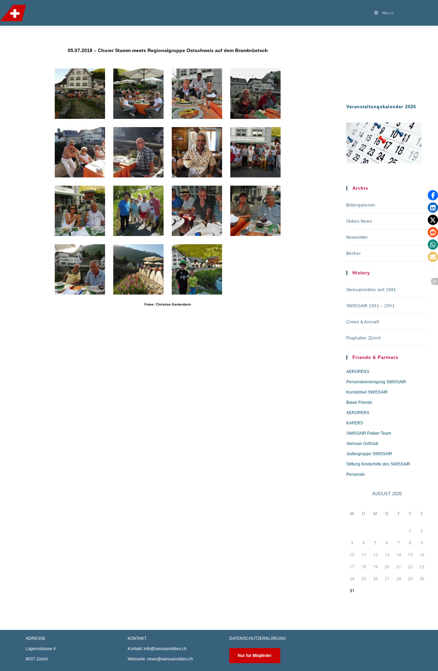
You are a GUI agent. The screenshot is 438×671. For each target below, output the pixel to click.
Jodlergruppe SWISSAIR (369, 453)
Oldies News (359, 221)
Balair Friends (359, 402)
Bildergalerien (360, 205)
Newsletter (357, 237)
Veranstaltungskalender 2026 (381, 106)
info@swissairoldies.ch (165, 648)
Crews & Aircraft (362, 322)
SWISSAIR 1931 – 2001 (370, 305)
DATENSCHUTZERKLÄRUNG (257, 638)
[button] (433, 195)
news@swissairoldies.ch (170, 659)
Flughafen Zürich (363, 338)
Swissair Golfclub (362, 443)
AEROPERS (357, 412)
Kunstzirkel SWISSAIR (367, 392)
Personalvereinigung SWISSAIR (376, 382)
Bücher (353, 253)
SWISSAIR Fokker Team (368, 433)
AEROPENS (357, 371)
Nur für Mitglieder (255, 655)
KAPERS (354, 423)
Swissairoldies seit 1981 (371, 289)
